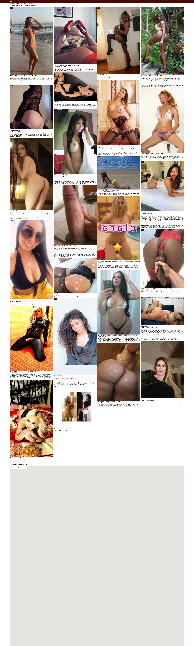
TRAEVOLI (11, 1)
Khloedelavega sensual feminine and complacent (110, 401)
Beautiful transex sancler (60, 375)
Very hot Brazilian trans (147, 212)
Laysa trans (57, 293)
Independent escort (13, 3)
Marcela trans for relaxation (17, 457)
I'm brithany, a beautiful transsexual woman (152, 75)
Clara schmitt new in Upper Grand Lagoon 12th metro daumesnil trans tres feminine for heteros (119, 262)
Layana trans (144, 399)
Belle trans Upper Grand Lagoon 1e (63, 174)
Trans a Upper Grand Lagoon (61, 429)
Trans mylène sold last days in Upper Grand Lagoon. (111, 145)
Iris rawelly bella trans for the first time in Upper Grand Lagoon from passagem (117, 335)
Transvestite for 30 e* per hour (18, 300)
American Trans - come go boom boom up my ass (66, 65)
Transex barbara (14, 210)
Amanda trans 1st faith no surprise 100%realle (65, 245)
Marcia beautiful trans (146, 326)
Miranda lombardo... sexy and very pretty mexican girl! (24, 75)
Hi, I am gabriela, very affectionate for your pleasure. (23, 371)
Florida (25, 3)
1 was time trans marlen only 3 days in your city (153, 153)
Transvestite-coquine (15, 130)
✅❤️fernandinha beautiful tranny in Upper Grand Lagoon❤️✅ (157, 288)
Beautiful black (101, 74)
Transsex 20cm (58, 101)
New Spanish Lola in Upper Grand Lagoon (108, 190)
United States (20, 3)
